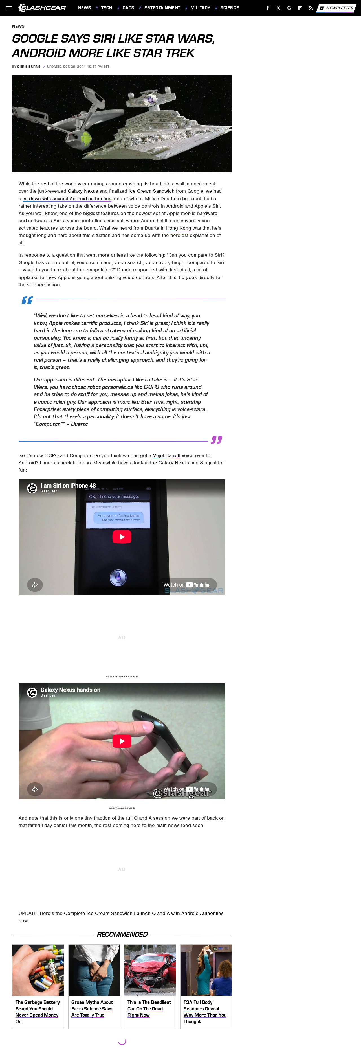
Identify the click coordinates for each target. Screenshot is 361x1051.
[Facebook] (268, 8)
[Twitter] (278, 8)
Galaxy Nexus (83, 191)
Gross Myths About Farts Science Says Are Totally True (92, 1008)
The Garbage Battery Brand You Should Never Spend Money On (38, 1011)
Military (200, 7)
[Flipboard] (300, 8)
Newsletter (340, 8)
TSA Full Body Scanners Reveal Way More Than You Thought (205, 1011)
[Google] (289, 8)
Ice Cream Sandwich (152, 191)
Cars (128, 7)
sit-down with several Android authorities (67, 199)
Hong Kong (178, 228)
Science (230, 7)
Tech (107, 7)
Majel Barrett (166, 455)
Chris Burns (29, 67)
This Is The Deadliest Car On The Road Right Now (149, 1008)
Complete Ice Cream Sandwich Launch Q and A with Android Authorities (144, 913)
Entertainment (162, 7)
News (84, 7)
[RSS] (311, 8)
